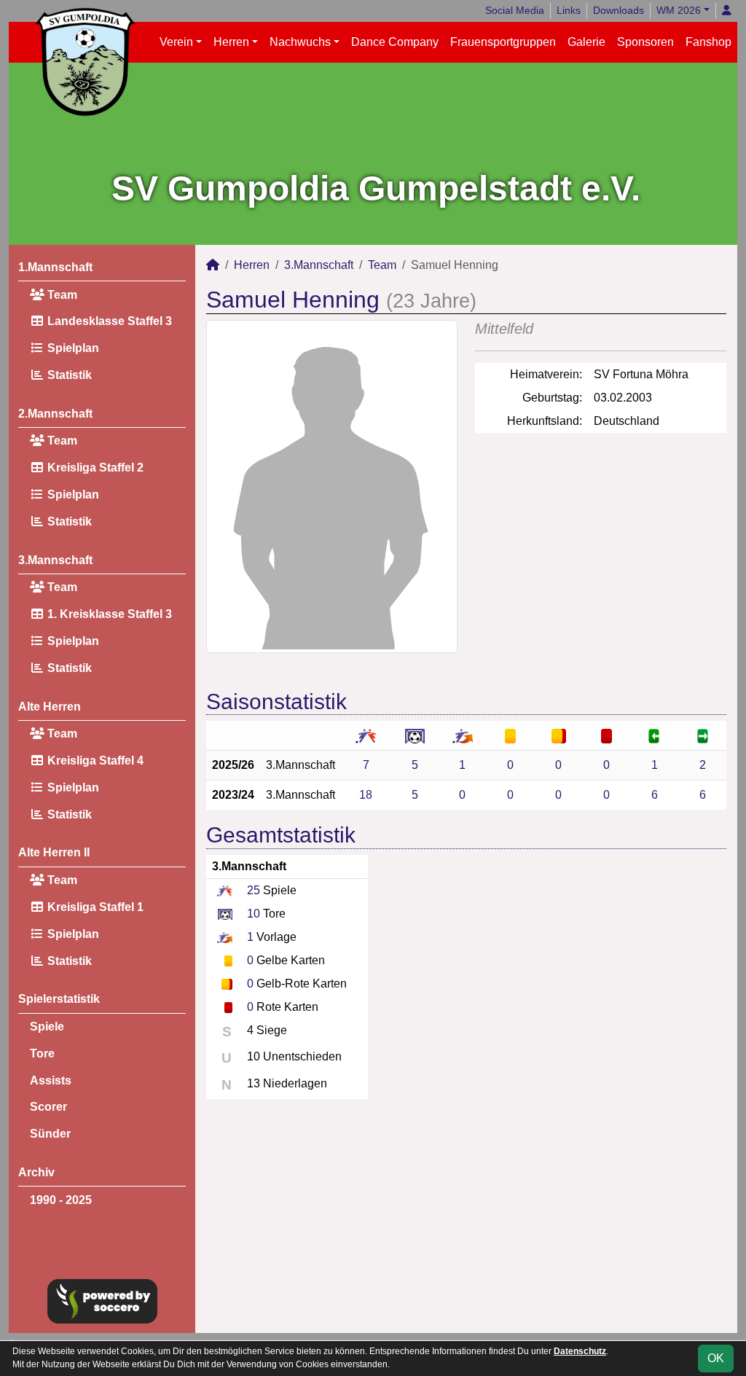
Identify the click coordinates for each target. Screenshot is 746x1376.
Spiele (47, 1026)
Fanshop (708, 42)
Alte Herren (49, 706)
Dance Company (395, 42)
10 (253, 913)
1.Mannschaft (55, 267)
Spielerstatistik (59, 999)
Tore (42, 1053)
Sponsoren (645, 42)
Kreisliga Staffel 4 (94, 760)
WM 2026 (678, 10)
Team (60, 295)
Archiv (36, 1172)
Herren (231, 42)
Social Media (514, 10)
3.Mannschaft (55, 560)
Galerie (586, 42)
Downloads (618, 10)
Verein (176, 42)
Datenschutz (580, 1351)
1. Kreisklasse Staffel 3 (108, 614)
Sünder (50, 1133)
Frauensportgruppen (503, 42)
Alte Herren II (54, 852)
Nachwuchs (300, 42)
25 (253, 890)
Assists (50, 1080)
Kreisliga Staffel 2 (94, 467)
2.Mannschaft (55, 413)
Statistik (68, 375)
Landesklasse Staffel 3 (108, 321)
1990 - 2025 (61, 1200)
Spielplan (71, 348)
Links (569, 10)
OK (715, 1358)
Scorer (48, 1107)
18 (365, 795)
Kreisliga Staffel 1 (94, 907)
